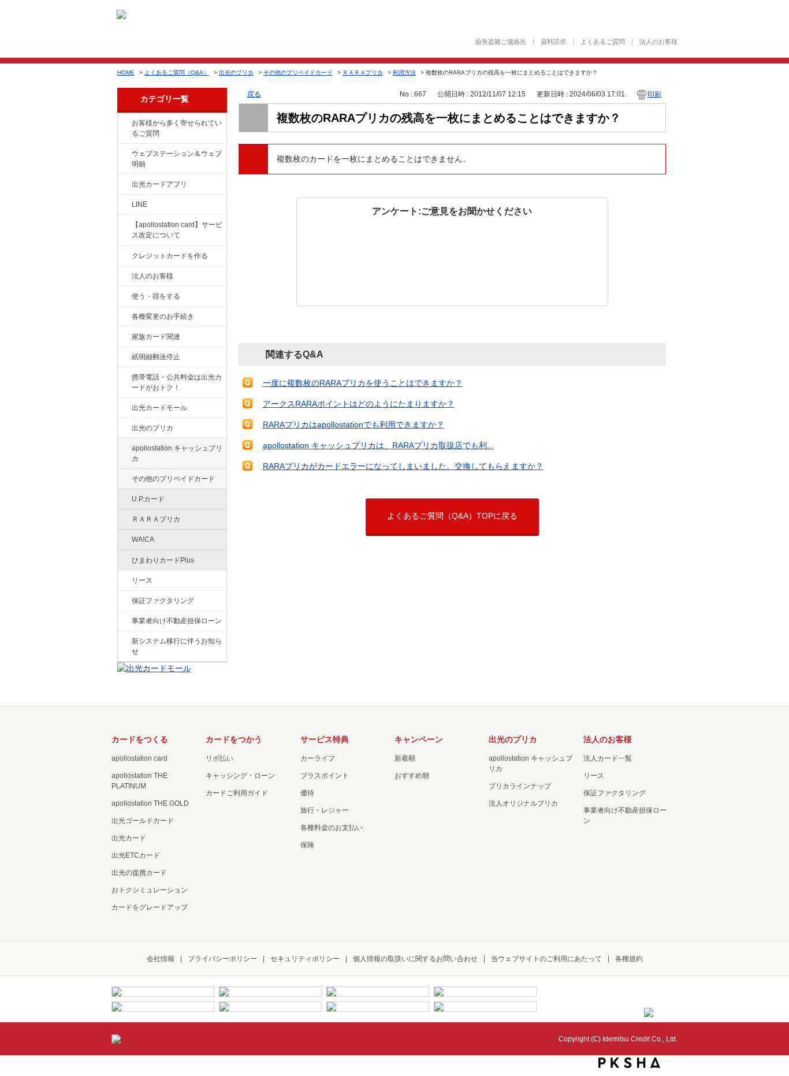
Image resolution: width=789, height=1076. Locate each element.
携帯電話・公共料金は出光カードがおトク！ (177, 382)
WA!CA (143, 539)
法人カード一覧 (607, 758)
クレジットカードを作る (170, 256)
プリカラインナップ (520, 786)
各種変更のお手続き (163, 316)
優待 (307, 793)
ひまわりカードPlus (163, 560)
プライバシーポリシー (222, 959)
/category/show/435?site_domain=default (123, 185)
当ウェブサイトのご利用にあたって (546, 959)
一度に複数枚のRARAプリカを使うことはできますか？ (363, 383)
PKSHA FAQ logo (629, 1062)
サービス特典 (324, 739)
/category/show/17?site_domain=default (123, 449)
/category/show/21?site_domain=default (123, 276)
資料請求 (553, 42)
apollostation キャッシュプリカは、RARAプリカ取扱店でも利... (378, 445)
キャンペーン (418, 739)
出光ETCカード (135, 855)
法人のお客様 (658, 42)
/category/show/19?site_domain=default (123, 479)
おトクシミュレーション (149, 890)
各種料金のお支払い (331, 828)
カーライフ (317, 758)
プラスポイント (324, 776)
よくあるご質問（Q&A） (176, 72)
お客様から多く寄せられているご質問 (177, 128)
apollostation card (139, 758)
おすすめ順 (411, 776)
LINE (139, 204)
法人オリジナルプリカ (523, 803)
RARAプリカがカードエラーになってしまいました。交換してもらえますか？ (403, 466)
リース (142, 580)
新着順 (404, 758)
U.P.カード (148, 499)
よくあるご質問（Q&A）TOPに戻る (452, 515)
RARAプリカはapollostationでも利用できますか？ (353, 424)
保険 (307, 845)
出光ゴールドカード (142, 821)
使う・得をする (156, 296)
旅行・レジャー (324, 810)
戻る (254, 94)
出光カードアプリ (159, 184)
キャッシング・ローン (240, 776)
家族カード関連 (156, 337)
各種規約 (629, 959)
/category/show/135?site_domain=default (123, 154)
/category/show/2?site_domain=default (123, 256)
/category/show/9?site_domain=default (123, 297)
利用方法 (404, 72)
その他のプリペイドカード (298, 72)
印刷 (654, 94)
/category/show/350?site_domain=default (123, 641)
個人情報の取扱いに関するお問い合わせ (415, 959)
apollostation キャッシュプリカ (177, 453)
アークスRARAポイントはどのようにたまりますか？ (359, 403)
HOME (126, 72)
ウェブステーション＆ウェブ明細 (177, 159)
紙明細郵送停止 (156, 357)
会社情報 (160, 959)
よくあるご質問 (602, 42)
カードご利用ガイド (237, 793)
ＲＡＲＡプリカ (363, 72)
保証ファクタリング (163, 601)
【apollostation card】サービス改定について (177, 230)
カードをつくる (139, 739)
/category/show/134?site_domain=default (123, 123)
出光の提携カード (139, 873)
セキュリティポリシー (305, 959)
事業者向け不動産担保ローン (177, 621)
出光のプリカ (236, 72)
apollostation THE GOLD (150, 803)
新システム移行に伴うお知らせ (177, 646)
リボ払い (219, 758)
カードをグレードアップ (149, 907)
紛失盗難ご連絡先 (500, 42)
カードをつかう (234, 739)
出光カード (128, 838)
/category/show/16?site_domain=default (123, 428)
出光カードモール (159, 408)
